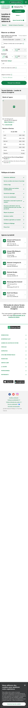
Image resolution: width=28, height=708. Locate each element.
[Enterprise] (2, 2)
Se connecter (18, 11)
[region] (14, 695)
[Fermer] (25, 685)
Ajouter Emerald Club (17, 20)
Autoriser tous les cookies (14, 704)
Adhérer (18, 15)
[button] (26, 2)
